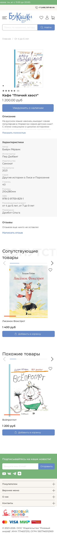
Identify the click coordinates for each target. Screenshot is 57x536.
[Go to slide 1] (3, 85)
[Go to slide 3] (7, 85)
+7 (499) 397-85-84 (46, 7)
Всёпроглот (9, 419)
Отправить (46, 466)
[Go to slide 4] (9, 85)
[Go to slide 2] (5, 85)
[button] (4, 263)
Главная (6, 38)
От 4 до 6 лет (21, 38)
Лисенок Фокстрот (13, 321)
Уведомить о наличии (28, 107)
